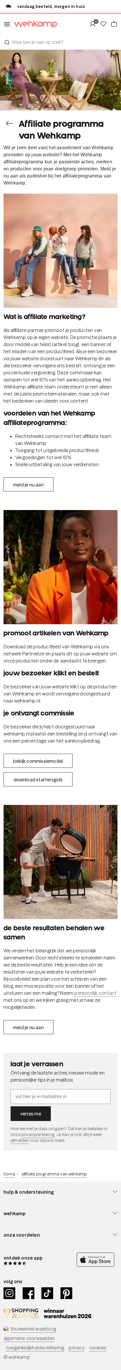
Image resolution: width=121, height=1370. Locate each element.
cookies (97, 1348)
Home (9, 1174)
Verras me (30, 1114)
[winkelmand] (113, 24)
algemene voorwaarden (29, 1338)
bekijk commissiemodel (38, 761)
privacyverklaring (38, 1134)
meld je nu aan (28, 485)
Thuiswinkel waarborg (33, 1329)
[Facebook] (29, 1293)
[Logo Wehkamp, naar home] (34, 24)
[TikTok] (47, 1293)
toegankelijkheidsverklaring (35, 1348)
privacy (76, 1348)
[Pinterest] (66, 1293)
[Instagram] (10, 1293)
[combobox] (60, 42)
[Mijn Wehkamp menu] (94, 24)
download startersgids (38, 780)
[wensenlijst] (105, 24)
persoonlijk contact (95, 993)
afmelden (20, 1140)
